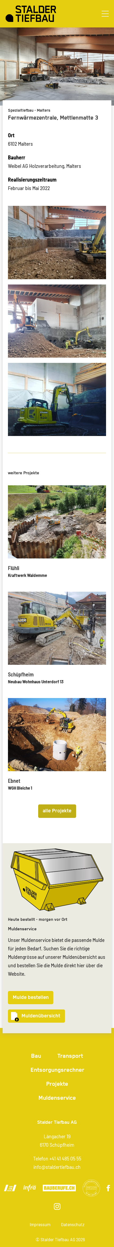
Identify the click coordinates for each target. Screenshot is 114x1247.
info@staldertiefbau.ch (57, 1167)
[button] (105, 14)
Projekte (57, 1084)
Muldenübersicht (40, 1016)
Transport (70, 1056)
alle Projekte (57, 811)
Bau (36, 1056)
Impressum (40, 1224)
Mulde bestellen (31, 997)
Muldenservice (57, 1098)
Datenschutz (72, 1224)
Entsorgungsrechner (57, 1070)
